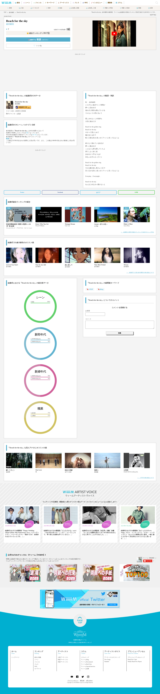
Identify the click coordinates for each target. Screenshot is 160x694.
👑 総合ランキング (38, 33)
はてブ (98, 192)
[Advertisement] (80, 72)
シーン (36, 659)
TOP (5, 12)
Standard (106, 661)
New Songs (107, 659)
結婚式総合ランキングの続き (19, 202)
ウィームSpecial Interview (88, 666)
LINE (136, 192)
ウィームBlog (85, 659)
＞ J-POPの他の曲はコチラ (145, 477)
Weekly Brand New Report (135, 661)
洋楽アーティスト (63, 662)
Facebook (60, 192)
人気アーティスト (63, 657)
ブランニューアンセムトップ (136, 657)
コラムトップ (85, 657)
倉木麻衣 (11, 12)
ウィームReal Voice (86, 664)
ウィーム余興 (85, 668)
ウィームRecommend (87, 662)
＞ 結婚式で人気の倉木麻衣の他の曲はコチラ (140, 272)
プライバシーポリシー (72, 680)
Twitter (22, 192)
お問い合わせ (89, 680)
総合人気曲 (38, 657)
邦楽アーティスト (63, 659)
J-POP (19, 113)
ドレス (36, 664)
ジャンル (37, 662)
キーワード (38, 668)
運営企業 (82, 680)
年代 (36, 666)
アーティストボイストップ (112, 657)
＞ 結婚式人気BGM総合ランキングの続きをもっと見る (137, 232)
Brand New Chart (132, 659)
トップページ (15, 657)
